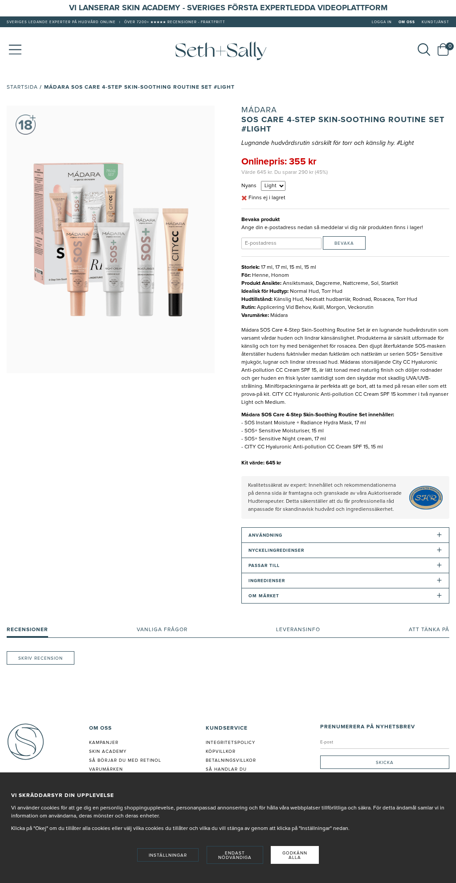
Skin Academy (107, 751)
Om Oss (407, 22)
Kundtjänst (435, 22)
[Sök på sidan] (424, 49)
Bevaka (344, 243)
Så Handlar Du (226, 769)
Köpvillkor (221, 751)
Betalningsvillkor (231, 760)
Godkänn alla (294, 855)
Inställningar (168, 855)
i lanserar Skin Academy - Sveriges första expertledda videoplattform (230, 8)
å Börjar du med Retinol (126, 760)
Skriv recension (40, 658)
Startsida (22, 87)
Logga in (382, 22)
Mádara (259, 110)
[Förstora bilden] (111, 239)
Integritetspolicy (230, 742)
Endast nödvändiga (235, 855)
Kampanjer (103, 742)
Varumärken (106, 769)
